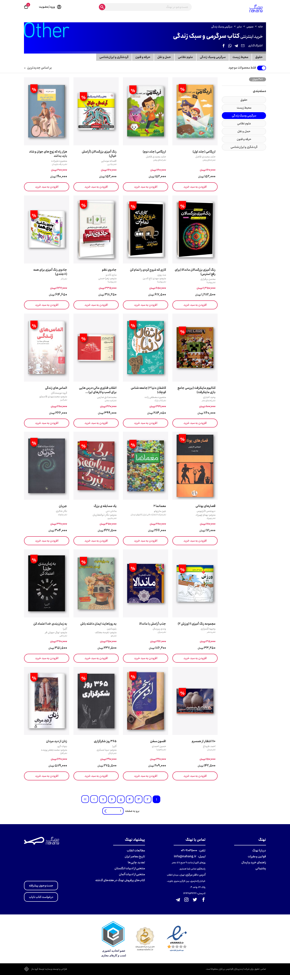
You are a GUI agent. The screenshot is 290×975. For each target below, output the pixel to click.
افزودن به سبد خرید (195, 186)
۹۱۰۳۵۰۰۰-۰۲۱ (189, 850)
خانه (260, 27)
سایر (239, 27)
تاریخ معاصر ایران (135, 856)
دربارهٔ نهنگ (259, 850)
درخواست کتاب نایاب (41, 897)
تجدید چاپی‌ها (136, 862)
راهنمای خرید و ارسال (253, 862)
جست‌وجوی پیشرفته (41, 885)
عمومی (250, 27)
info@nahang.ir (185, 856)
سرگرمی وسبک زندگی (222, 27)
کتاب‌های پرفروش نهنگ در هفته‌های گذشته (120, 880)
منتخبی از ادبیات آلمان (132, 874)
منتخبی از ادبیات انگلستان (129, 868)
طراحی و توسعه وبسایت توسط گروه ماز (49, 969)
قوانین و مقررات (257, 856)
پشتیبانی (260, 868)
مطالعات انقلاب (136, 850)
